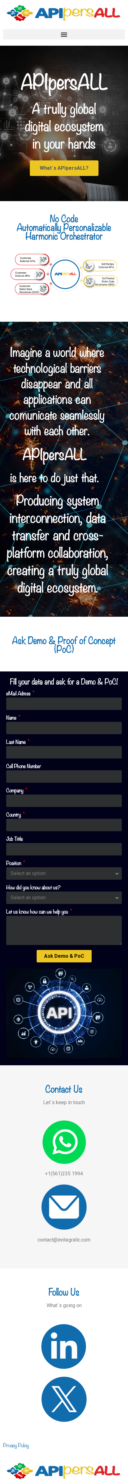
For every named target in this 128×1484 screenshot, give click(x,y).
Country (14, 815)
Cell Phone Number (23, 766)
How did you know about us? (33, 888)
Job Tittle (14, 839)
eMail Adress (19, 694)
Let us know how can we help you (37, 912)
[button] (64, 34)
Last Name (16, 742)
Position (14, 863)
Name (12, 718)
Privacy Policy (16, 1445)
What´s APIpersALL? (64, 168)
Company (15, 791)
